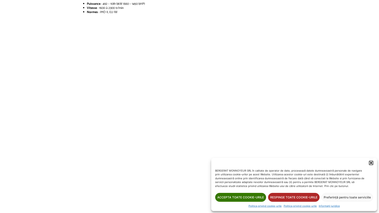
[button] (371, 163)
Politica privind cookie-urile (265, 205)
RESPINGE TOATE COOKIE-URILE (293, 197)
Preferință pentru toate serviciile (347, 197)
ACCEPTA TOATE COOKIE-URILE (240, 197)
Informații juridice (329, 205)
